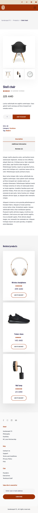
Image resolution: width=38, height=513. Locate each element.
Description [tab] (19, 139)
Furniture (13, 128)
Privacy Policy (7, 459)
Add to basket (21, 116)
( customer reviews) (17, 91)
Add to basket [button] (18, 295)
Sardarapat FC (7, 431)
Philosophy (6, 434)
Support (5, 453)
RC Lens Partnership (9, 439)
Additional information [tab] (19, 144)
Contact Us (6, 451)
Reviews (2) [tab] (19, 149)
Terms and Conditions (10, 456)
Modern (8, 130)
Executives (6, 475)
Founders (6, 473)
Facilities (6, 436)
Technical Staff (7, 478)
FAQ (4, 461)
